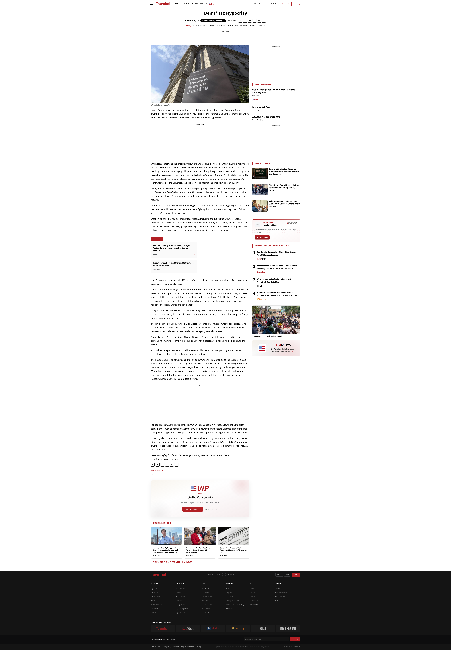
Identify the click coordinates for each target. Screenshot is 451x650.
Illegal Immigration (182, 609)
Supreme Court (180, 613)
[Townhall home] (159, 574)
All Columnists (205, 613)
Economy (179, 601)
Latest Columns (155, 597)
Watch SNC (278, 601)
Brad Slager (204, 601)
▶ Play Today (262, 237)
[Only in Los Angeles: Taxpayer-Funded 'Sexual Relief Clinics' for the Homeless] (260, 173)
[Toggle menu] (151, 3)
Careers (252, 597)
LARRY (227, 589)
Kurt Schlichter (205, 589)
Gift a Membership (281, 593)
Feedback (176, 647)
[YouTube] (233, 574)
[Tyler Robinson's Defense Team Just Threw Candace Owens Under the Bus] (260, 206)
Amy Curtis (156, 555)
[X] (219, 574)
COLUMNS (186, 3)
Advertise (253, 593)
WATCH (195, 3)
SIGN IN (273, 3)
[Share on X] (240, 21)
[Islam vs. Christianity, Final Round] (276, 319)
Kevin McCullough (206, 597)
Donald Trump (180, 597)
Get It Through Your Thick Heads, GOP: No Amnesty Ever (273, 91)
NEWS (177, 3)
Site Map (198, 647)
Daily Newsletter (280, 597)
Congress (178, 593)
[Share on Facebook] (250, 21)
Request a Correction (187, 647)
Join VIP (295, 574)
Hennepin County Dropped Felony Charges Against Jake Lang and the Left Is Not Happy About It (166, 550)
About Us (253, 589)
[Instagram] (224, 574)
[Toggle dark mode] (299, 3)
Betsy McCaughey (192, 20)
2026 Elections (180, 589)
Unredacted (229, 597)
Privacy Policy (167, 647)
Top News (154, 589)
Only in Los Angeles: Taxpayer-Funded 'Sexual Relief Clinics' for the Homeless (284, 172)
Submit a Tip (254, 601)
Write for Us (254, 605)
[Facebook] (229, 574)
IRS (152, 474)
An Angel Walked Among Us (266, 117)
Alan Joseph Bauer (206, 605)
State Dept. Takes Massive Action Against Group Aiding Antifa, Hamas (284, 188)
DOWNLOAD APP (258, 3)
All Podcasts (229, 609)
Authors (153, 613)
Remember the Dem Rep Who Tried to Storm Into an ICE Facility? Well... (198, 550)
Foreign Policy (180, 605)
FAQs (287, 574)
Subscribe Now (211, 509)
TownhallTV (154, 609)
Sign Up (295, 639)
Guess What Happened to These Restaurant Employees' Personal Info (233, 550)
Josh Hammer (205, 609)
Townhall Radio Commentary (235, 605)
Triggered (229, 593)
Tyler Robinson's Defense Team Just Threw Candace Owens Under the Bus (284, 204)
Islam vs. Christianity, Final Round (268, 336)
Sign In (279, 574)
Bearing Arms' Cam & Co (233, 601)
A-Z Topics (180, 583)
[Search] (294, 3)
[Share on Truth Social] (245, 21)
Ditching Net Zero (261, 107)
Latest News (154, 593)
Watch (153, 601)
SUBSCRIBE (285, 3)
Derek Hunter (205, 593)
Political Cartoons (156, 605)
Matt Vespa (189, 555)
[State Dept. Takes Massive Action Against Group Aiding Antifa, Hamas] (260, 189)
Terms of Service (155, 647)
